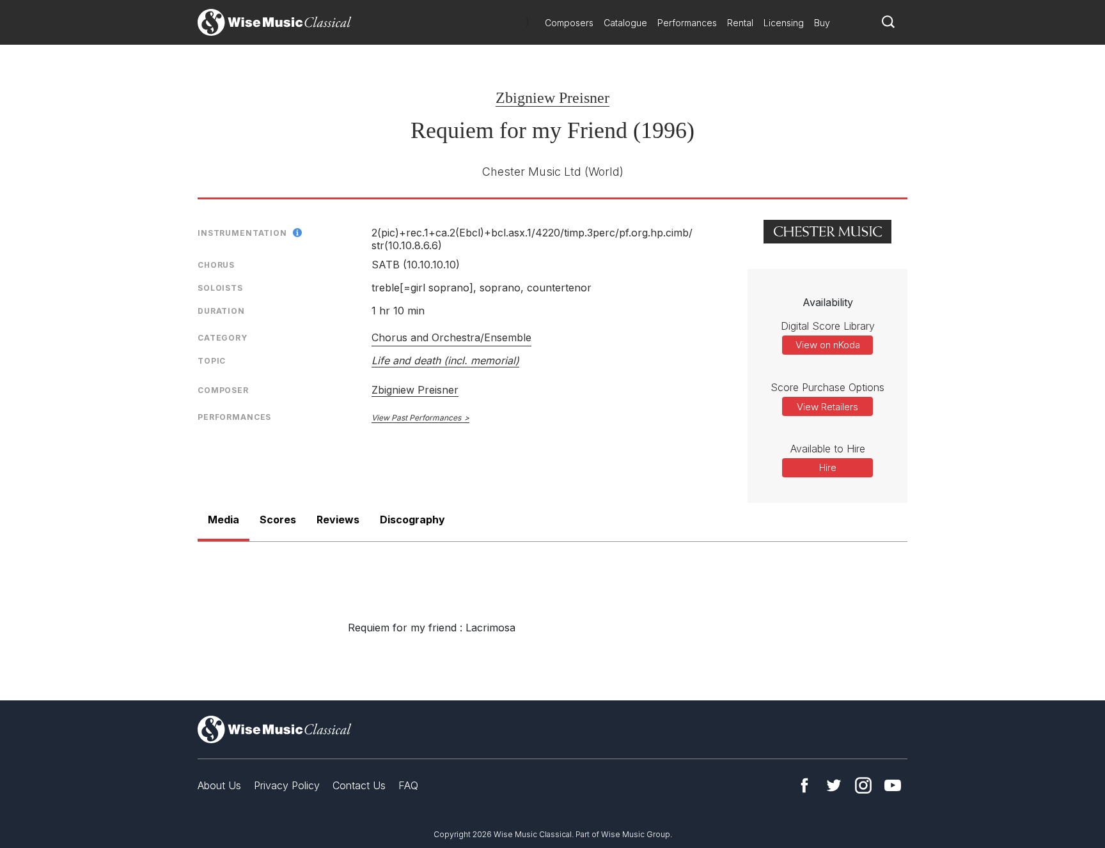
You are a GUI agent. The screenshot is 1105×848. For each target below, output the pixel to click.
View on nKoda (827, 345)
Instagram (863, 785)
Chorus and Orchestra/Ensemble (451, 337)
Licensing (784, 22)
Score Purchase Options (827, 387)
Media (223, 519)
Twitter (834, 785)
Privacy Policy (287, 785)
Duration (221, 311)
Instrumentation (242, 233)
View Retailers (827, 407)
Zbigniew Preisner (552, 97)
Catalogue (625, 22)
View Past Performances (416, 417)
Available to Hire (827, 448)
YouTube (892, 785)
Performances (687, 22)
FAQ (408, 785)
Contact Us (359, 785)
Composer (223, 390)
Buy (822, 22)
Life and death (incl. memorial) (445, 360)
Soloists (220, 288)
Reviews (338, 519)
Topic (212, 361)
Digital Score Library (828, 326)
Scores (278, 519)
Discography (412, 519)
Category (222, 338)
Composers (569, 22)
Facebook (804, 785)
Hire (827, 467)
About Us (219, 785)
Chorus (216, 265)
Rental (740, 22)
